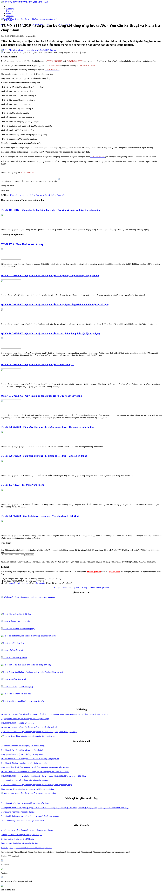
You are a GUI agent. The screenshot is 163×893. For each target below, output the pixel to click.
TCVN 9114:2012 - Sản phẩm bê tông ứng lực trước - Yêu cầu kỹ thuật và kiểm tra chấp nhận (50, 210)
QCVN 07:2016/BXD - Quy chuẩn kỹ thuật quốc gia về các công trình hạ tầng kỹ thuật (36, 785)
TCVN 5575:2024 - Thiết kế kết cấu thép (22, 244)
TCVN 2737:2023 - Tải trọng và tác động (22, 484)
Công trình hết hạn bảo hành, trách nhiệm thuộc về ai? (23, 820)
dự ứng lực (60, 195)
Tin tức (9, 18)
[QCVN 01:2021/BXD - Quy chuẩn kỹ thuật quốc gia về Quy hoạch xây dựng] (11, 410)
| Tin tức (98, 587)
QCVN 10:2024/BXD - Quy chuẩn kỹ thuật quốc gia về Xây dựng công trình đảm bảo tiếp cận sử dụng (55, 304)
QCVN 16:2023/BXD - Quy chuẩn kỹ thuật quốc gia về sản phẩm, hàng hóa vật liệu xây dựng (50, 333)
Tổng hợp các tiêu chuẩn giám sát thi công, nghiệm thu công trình (27, 789)
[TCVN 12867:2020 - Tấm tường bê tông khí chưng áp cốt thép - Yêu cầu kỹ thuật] (11, 470)
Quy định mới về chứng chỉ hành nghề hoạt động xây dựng (25, 719)
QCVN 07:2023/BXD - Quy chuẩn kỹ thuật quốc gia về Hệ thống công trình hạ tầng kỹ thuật (50, 275)
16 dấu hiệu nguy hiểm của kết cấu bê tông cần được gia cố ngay (27, 830)
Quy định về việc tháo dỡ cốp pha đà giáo (18, 812)
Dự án (8, 13)
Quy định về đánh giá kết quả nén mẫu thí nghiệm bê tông (24, 780)
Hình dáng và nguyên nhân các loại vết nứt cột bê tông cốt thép (26, 847)
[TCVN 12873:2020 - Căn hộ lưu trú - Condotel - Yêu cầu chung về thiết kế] (11, 530)
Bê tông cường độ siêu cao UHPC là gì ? (17, 839)
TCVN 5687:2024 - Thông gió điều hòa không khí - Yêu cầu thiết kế (29, 727)
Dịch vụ (9, 11)
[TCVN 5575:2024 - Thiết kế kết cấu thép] (11, 259)
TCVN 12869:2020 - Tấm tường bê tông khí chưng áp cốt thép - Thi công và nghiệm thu (47, 427)
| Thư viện (90, 587)
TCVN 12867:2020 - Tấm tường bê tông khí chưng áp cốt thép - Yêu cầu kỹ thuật (44, 455)
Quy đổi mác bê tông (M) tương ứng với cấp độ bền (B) (23, 746)
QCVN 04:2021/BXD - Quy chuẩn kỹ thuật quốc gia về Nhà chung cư (37, 364)
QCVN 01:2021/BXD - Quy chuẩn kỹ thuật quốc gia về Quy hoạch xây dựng (41, 395)
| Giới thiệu (67, 587)
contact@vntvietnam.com (18, 583)
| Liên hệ (105, 587)
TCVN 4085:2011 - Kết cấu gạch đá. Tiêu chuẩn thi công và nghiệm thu (30, 759)
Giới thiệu (10, 9)
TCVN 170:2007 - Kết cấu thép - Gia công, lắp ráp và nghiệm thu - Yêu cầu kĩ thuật (35, 772)
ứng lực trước (41, 195)
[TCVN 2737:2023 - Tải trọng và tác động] (11, 499)
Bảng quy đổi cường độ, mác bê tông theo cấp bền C (22, 754)
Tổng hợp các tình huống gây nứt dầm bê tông (19, 843)
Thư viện (9, 15)
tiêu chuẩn (14, 195)
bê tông (32, 195)
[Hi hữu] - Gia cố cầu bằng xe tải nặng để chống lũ (21, 835)
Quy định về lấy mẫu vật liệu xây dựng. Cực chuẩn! (22, 750)
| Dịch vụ (75, 587)
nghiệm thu (23, 195)
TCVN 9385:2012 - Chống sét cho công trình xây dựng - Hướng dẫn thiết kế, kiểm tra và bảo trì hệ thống (43, 776)
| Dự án (83, 587)
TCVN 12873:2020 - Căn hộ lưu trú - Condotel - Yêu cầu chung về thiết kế (40, 516)
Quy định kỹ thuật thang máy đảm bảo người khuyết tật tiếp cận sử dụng (30, 816)
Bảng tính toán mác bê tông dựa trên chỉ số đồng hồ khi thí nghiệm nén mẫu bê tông (35, 767)
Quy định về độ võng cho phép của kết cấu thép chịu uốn (24, 763)
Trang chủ (58, 587)
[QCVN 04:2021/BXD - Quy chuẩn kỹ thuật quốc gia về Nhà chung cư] (11, 379)
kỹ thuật (51, 195)
